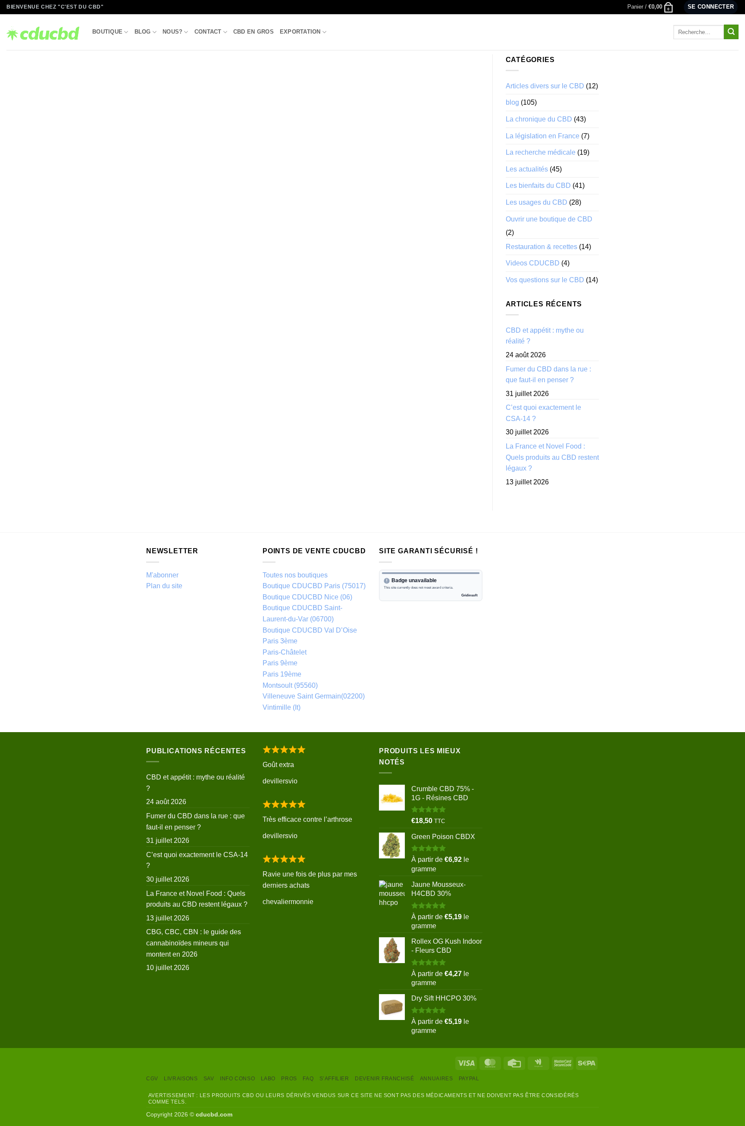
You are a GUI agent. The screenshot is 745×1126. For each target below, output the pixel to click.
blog (512, 102)
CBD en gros (253, 31)
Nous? (172, 31)
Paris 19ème (282, 674)
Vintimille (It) (282, 707)
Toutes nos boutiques (295, 575)
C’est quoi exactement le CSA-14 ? (543, 413)
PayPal (469, 1079)
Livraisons (180, 1079)
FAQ (308, 1079)
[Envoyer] (731, 32)
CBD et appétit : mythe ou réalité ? (545, 336)
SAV (208, 1079)
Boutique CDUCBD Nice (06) (307, 597)
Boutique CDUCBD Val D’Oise (310, 630)
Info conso (237, 1079)
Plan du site (164, 586)
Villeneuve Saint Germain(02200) (314, 696)
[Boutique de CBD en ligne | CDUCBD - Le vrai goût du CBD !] (42, 32)
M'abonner (162, 575)
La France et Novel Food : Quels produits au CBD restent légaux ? (552, 457)
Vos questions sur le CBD (545, 280)
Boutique (107, 31)
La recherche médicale (541, 152)
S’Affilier (334, 1079)
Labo (268, 1079)
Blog (143, 31)
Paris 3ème (280, 641)
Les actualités (527, 169)
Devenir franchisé (384, 1079)
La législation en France (542, 136)
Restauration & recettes (541, 246)
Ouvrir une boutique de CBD (549, 219)
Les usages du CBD (536, 202)
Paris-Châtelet (285, 652)
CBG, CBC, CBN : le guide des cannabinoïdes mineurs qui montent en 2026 (193, 943)
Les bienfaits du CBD (538, 185)
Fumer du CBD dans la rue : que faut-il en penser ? (548, 374)
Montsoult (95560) (290, 685)
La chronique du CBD (539, 119)
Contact (208, 31)
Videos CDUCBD (533, 263)
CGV (152, 1079)
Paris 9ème (280, 663)
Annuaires (436, 1079)
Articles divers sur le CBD (545, 86)
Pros (289, 1079)
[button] (650, 6)
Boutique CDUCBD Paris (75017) (314, 586)
